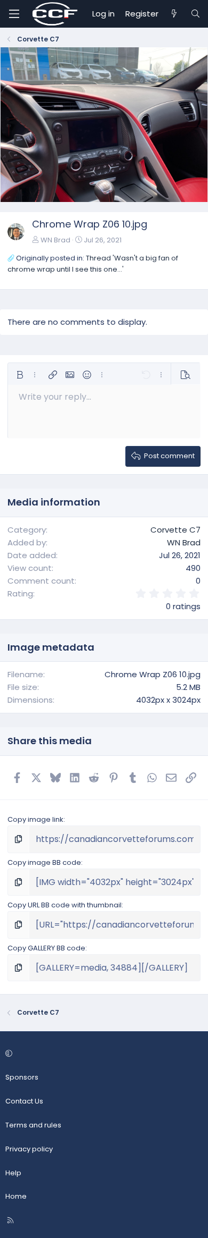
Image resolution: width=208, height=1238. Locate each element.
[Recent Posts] (174, 14)
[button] (20, 374)
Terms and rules (33, 1125)
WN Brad (55, 240)
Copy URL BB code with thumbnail (64, 905)
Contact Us (24, 1101)
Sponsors (21, 1077)
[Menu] (14, 14)
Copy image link (35, 819)
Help (13, 1173)
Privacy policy (29, 1149)
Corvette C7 (175, 529)
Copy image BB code (44, 862)
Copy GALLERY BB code (46, 948)
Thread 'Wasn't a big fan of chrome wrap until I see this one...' (92, 263)
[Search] (195, 14)
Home (16, 1196)
